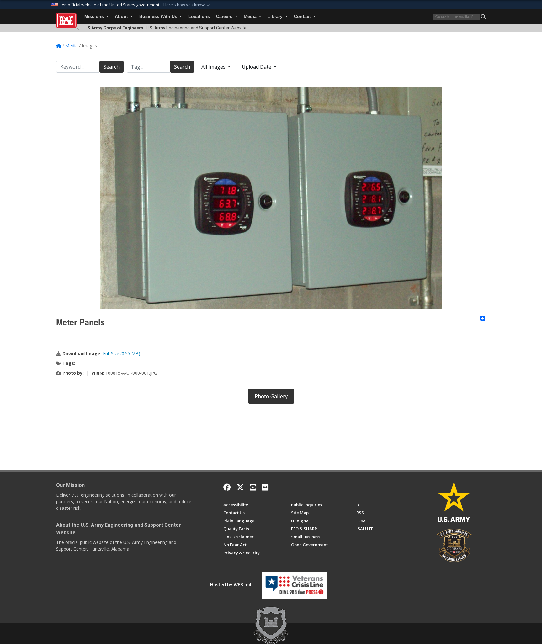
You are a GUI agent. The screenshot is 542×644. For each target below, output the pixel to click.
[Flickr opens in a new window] (265, 487)
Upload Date (257, 66)
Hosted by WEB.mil (230, 585)
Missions (94, 16)
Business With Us (158, 16)
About (122, 16)
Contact (303, 16)
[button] (187, 5)
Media (251, 16)
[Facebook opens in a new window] (227, 487)
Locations (199, 16)
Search (112, 66)
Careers (225, 16)
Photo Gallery (271, 396)
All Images (214, 66)
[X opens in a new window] (240, 487)
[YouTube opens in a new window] (253, 487)
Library (276, 16)
